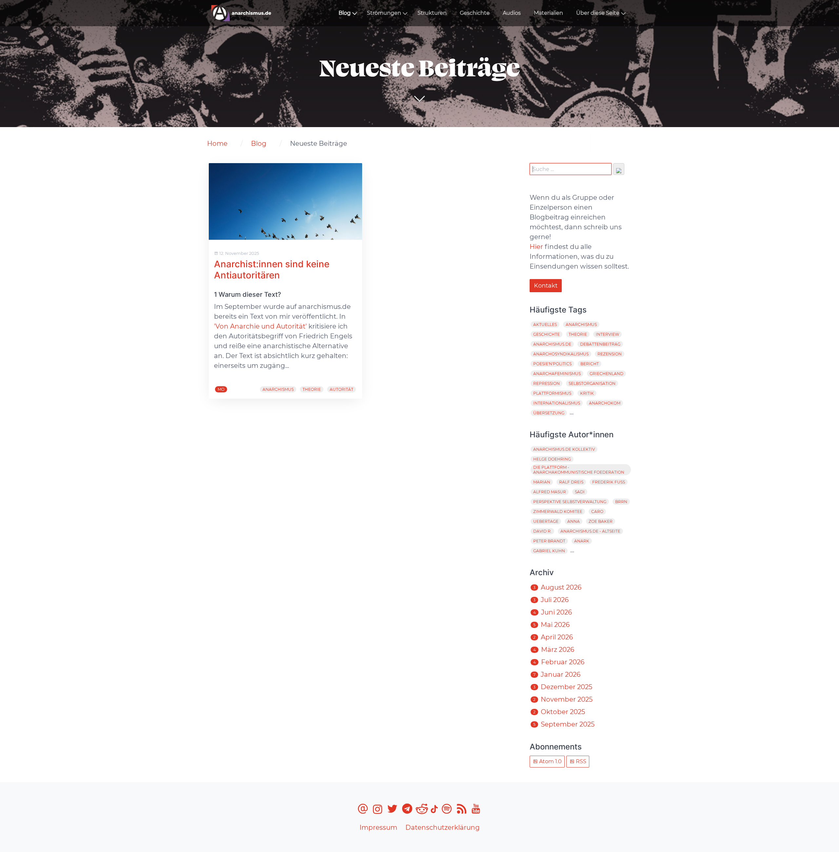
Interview (607, 334)
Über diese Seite (597, 13)
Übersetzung (548, 412)
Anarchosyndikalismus (561, 353)
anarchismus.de (552, 344)
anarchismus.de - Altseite (590, 531)
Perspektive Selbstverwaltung (569, 501)
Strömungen (384, 13)
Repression (546, 383)
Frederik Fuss (608, 482)
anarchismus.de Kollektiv (564, 449)
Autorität (341, 389)
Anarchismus (278, 389)
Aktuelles (545, 324)
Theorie (311, 389)
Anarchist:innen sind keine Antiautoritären (271, 269)
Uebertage (545, 521)
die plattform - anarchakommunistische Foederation (578, 470)
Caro (597, 511)
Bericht (589, 363)
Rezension (609, 353)
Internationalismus (556, 403)
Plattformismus (552, 393)
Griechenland (606, 373)
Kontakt (545, 285)
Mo (221, 389)
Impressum (378, 827)
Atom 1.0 (550, 761)
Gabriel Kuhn (549, 550)
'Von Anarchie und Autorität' (260, 326)
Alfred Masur (549, 491)
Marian (541, 482)
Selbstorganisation (592, 383)
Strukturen (432, 13)
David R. (542, 531)
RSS (580, 761)
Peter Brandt (549, 541)
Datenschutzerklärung (442, 827)
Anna (573, 521)
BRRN (621, 501)
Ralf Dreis (571, 482)
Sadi (580, 491)
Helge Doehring (552, 459)
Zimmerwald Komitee (557, 511)
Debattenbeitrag (600, 344)
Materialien (548, 13)
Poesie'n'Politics (552, 363)
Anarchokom (604, 403)
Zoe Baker (601, 521)
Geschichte (475, 13)
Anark (581, 541)
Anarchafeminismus (557, 373)
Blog (345, 13)
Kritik (587, 393)
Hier (536, 247)
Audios (512, 13)
